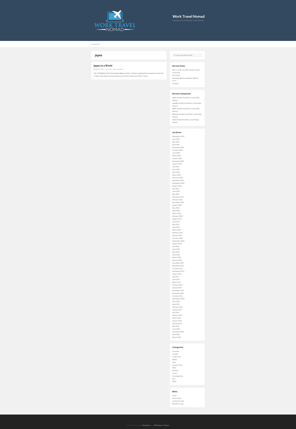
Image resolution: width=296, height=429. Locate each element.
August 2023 (177, 164)
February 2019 (177, 233)
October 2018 (177, 238)
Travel (109, 69)
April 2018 (176, 255)
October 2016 (177, 296)
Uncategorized (177, 376)
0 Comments (119, 69)
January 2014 (177, 315)
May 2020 (175, 208)
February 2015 (177, 307)
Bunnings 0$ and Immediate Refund (185, 78)
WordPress (146, 425)
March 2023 (176, 175)
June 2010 (176, 329)
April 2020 (176, 211)
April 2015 (176, 304)
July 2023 (175, 167)
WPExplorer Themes (161, 425)
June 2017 (176, 279)
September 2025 (178, 136)
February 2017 (177, 285)
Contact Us (95, 44)
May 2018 (175, 252)
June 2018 (176, 249)
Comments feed (178, 401)
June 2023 (176, 169)
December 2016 (178, 290)
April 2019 (176, 227)
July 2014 (175, 312)
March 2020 (176, 213)
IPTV (174, 81)
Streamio (175, 84)
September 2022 (178, 183)
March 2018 (176, 257)
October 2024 (177, 150)
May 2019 (175, 224)
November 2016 (178, 293)
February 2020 (177, 216)
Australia (175, 351)
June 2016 (176, 301)
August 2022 (177, 186)
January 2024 (177, 158)
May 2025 (175, 142)
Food (174, 362)
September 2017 (178, 271)
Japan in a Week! (103, 65)
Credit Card (176, 357)
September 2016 (178, 299)
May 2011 (175, 326)
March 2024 (176, 156)
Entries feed (176, 398)
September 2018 (178, 241)
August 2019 (177, 219)
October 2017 (177, 268)
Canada (175, 354)
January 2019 (177, 235)
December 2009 (178, 332)
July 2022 (175, 189)
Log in (174, 395)
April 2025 (176, 145)
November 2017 (178, 266)
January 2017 (177, 288)
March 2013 (176, 318)
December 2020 (178, 202)
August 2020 (177, 205)
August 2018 (177, 244)
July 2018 (175, 246)
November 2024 (178, 147)
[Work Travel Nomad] (148, 20)
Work (174, 381)
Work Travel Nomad (189, 16)
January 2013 (177, 321)
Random (175, 370)
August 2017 (177, 274)
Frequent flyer (177, 365)
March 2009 (176, 337)
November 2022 (178, 180)
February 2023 (177, 178)
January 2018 (177, 260)
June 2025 (176, 139)
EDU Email (176, 75)
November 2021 (178, 197)
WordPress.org (177, 404)
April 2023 (176, 172)
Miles (174, 368)
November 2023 (178, 161)
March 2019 (176, 230)
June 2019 (176, 222)
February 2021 (177, 200)
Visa (173, 379)
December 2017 (178, 263)
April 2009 (176, 334)
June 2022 (176, 191)
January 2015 (177, 310)
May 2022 (175, 194)
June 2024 (176, 153)
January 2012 (177, 323)
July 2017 (175, 277)
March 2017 (176, 282)
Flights (174, 359)
